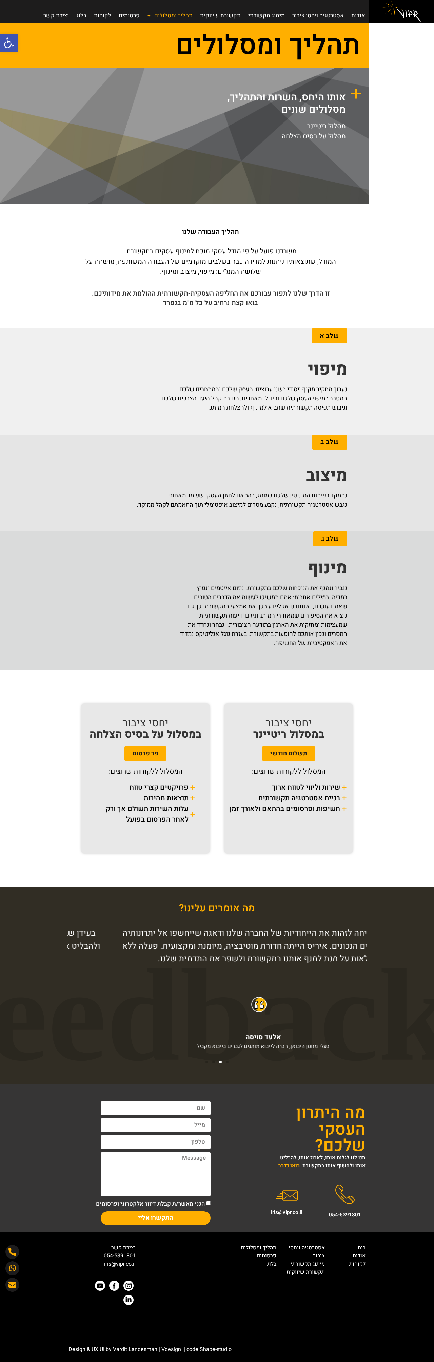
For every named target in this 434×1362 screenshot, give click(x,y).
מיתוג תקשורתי (266, 15)
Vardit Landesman (134, 1349)
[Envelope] (12, 1285)
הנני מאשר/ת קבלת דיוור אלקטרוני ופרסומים (150, 1203)
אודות (358, 15)
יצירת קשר (56, 15)
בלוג (81, 15)
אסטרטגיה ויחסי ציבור (318, 15)
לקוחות (102, 15)
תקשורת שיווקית (220, 15)
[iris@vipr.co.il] (287, 1196)
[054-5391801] (345, 1194)
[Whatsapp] (12, 1268)
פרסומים (129, 15)
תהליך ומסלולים (173, 15)
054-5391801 (345, 1214)
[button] (9, 43)
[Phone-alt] (12, 1252)
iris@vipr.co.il (286, 1212)
